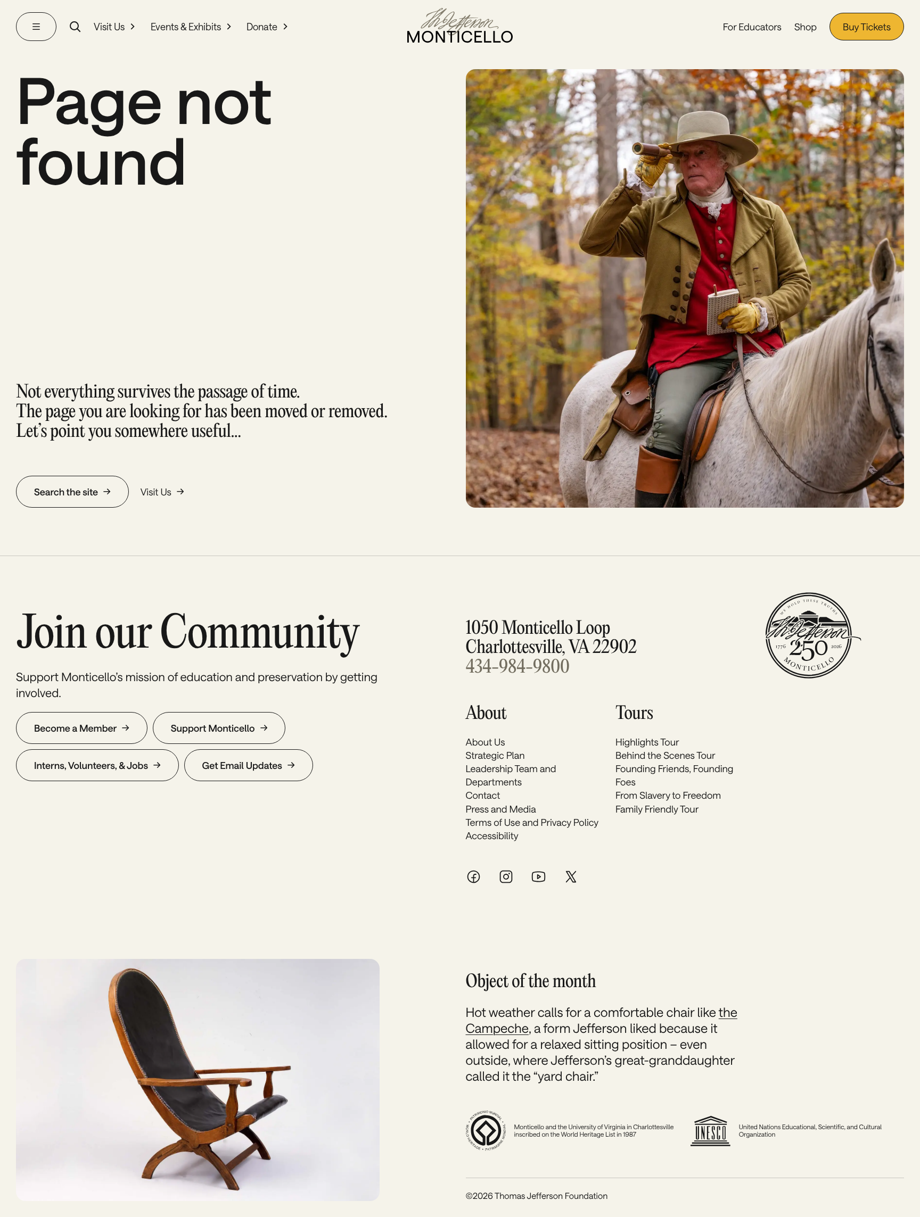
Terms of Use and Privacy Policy (532, 822)
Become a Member (75, 728)
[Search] (75, 26)
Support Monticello (213, 728)
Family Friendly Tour (657, 809)
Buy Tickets (867, 26)
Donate (262, 26)
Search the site (66, 492)
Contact (483, 795)
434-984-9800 (518, 668)
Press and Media (501, 809)
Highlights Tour (647, 742)
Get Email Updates (242, 765)
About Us (485, 742)
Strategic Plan (495, 755)
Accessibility (492, 835)
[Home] (460, 26)
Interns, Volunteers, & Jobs (91, 765)
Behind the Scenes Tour (665, 755)
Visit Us (109, 26)
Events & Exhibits (186, 26)
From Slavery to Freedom (668, 795)
